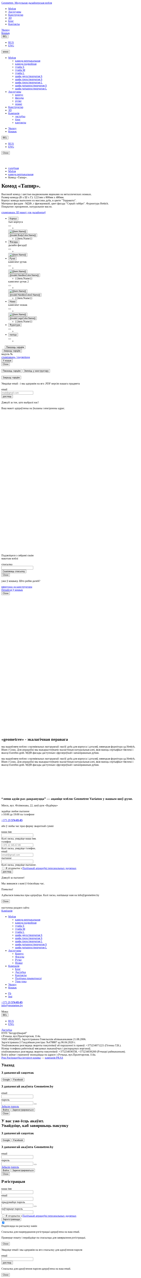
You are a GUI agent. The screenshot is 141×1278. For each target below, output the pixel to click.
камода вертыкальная (27, 60)
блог (17, 119)
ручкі (18, 100)
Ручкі (18, 959)
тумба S (19, 67)
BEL (5, 36)
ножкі (18, 104)
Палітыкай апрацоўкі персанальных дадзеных (49, 868)
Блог (11, 21)
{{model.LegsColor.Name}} (22, 318)
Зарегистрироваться (23, 1110)
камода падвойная (25, 63)
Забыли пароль (10, 1106)
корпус (19, 94)
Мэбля (12, 8)
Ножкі (19, 962)
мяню (5, 51)
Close (5, 153)
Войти (6, 1110)
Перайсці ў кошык (12, 589)
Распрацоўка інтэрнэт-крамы (23, 1057)
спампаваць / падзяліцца (15, 357)
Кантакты (14, 24)
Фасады (19, 956)
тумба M (20, 70)
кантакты (20, 122)
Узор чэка (20, 981)
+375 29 (12, 820)
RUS (11, 42)
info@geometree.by (12, 1005)
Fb (9, 993)
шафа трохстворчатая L (28, 82)
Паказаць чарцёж (15, 347)
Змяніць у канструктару (36, 371)
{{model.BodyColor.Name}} (23, 235)
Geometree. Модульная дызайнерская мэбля (26, 2)
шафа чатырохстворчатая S (31, 85)
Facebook (18, 1079)
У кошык (7, 360)
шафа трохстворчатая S (28, 79)
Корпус (19, 953)
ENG (11, 45)
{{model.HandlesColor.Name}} (24, 275)
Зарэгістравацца (11, 1219)
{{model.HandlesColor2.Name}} (25, 295)
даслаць (7, 396)
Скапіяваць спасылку (14, 571)
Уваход (5, 29)
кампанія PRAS (54, 1057)
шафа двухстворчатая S (28, 76)
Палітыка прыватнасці (28, 978)
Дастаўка (20, 972)
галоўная (13, 168)
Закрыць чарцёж (11, 351)
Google (6, 1079)
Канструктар (15, 14)
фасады (19, 97)
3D (10, 17)
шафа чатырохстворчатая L (31, 88)
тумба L (19, 73)
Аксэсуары (14, 11)
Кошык (5, 33)
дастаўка (20, 116)
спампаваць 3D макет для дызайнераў (23, 212)
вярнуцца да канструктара (16, 586)
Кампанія (13, 113)
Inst (10, 996)
